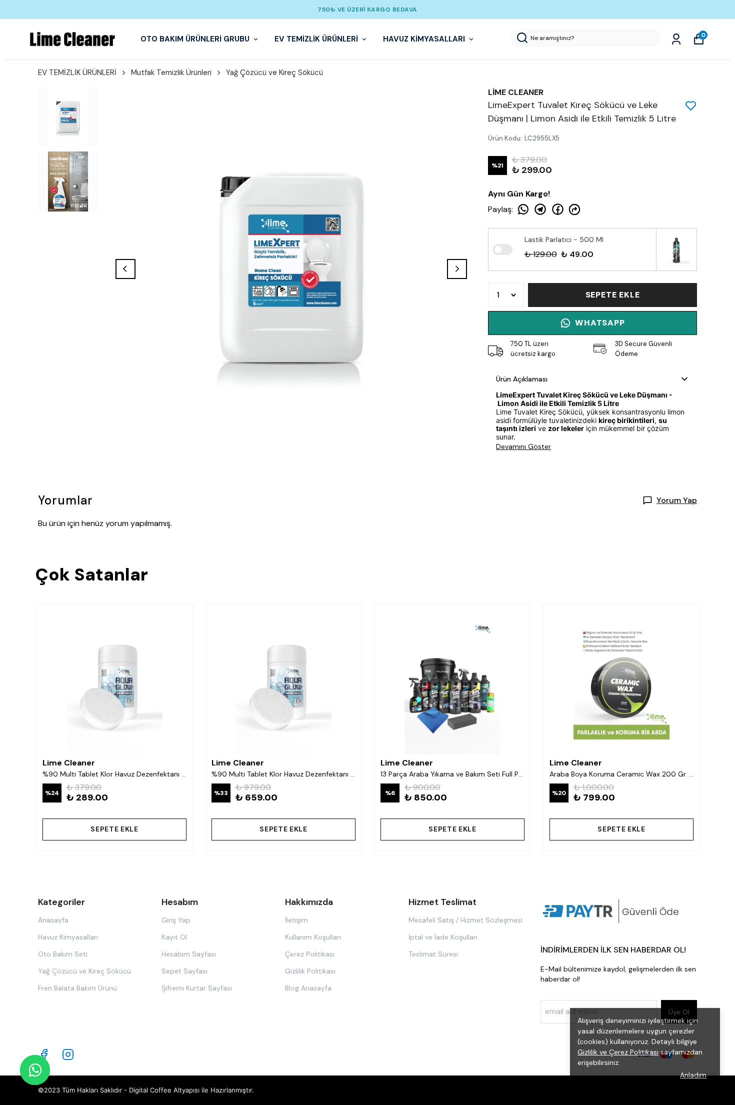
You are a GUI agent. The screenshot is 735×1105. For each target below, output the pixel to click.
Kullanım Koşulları (313, 937)
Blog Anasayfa (308, 988)
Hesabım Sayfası (189, 954)
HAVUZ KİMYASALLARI (424, 39)
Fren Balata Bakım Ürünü (77, 988)
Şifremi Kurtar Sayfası (197, 988)
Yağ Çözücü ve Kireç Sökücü (274, 73)
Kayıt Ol (174, 937)
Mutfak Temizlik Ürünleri (171, 73)
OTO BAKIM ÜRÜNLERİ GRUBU (195, 39)
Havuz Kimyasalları (68, 937)
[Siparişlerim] (676, 39)
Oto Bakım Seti (63, 954)
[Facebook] (44, 1054)
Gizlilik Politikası (310, 971)
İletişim (296, 920)
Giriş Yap (176, 920)
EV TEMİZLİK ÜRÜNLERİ (316, 39)
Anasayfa (53, 920)
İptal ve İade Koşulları (443, 937)
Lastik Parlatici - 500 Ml (564, 239)
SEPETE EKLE (613, 295)
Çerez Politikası (309, 954)
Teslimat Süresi (433, 954)
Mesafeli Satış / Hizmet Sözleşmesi (465, 920)
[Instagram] (68, 1054)
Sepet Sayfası (185, 971)
